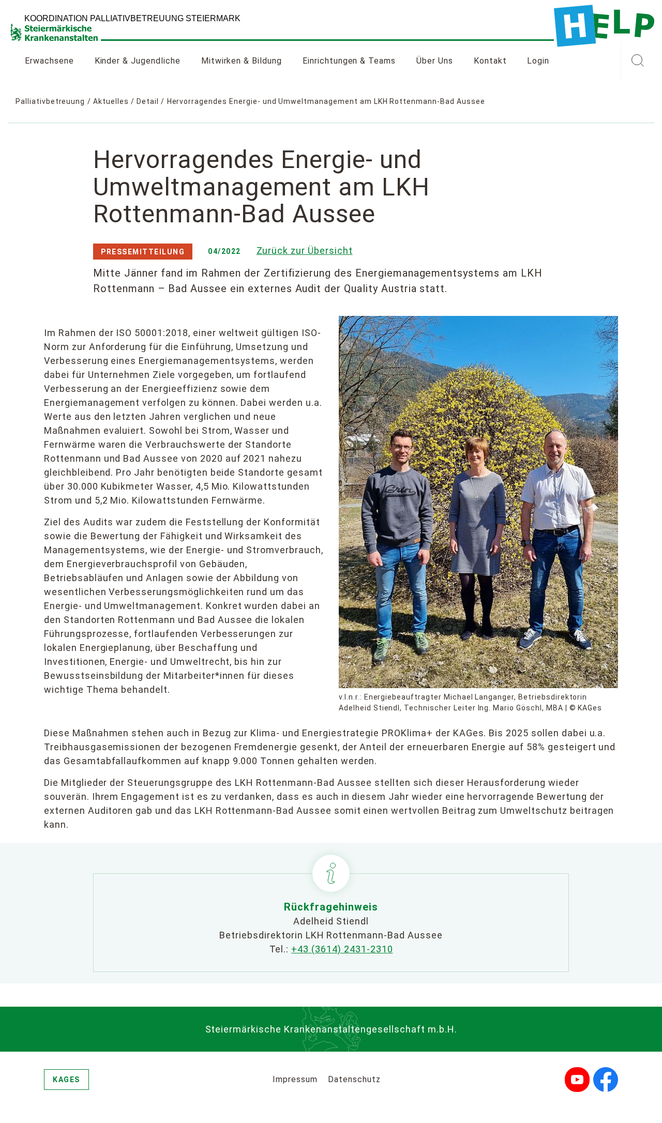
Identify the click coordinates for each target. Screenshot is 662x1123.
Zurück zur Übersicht (305, 250)
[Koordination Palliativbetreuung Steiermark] (604, 26)
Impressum (295, 1079)
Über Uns (434, 61)
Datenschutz (354, 1079)
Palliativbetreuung (50, 101)
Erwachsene (49, 61)
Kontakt (490, 61)
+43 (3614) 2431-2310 (342, 949)
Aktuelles (111, 101)
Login (538, 61)
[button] (637, 61)
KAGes (66, 1079)
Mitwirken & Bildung (241, 61)
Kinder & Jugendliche (137, 61)
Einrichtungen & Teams (349, 61)
